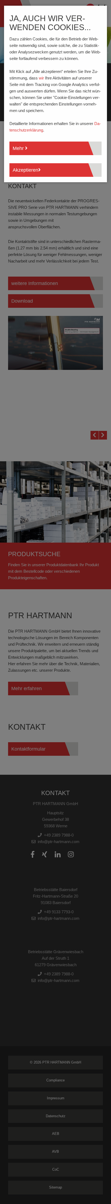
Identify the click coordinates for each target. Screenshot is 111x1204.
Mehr (19, 148)
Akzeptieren (25, 170)
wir (41, 78)
